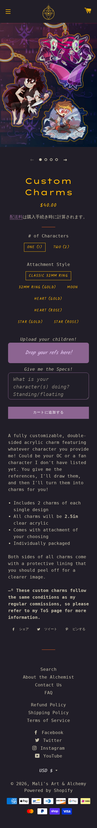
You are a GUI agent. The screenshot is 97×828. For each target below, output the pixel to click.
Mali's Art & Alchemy (59, 783)
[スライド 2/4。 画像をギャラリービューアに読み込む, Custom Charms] (45, 159)
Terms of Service (48, 720)
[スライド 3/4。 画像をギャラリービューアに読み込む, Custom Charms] (51, 159)
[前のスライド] (32, 160)
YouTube (51, 756)
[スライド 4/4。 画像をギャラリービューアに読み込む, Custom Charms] (56, 159)
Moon (72, 287)
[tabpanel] (48, 84)
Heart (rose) (48, 310)
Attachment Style (48, 264)
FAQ (48, 692)
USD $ (46, 770)
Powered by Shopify (48, 790)
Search (48, 669)
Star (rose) (66, 322)
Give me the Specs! (48, 369)
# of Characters (48, 235)
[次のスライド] (65, 160)
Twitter (51, 740)
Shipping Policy (48, 712)
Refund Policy (48, 704)
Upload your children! (48, 339)
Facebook (51, 732)
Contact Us (48, 684)
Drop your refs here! (48, 353)
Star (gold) (30, 322)
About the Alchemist (48, 677)
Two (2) (61, 247)
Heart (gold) (48, 299)
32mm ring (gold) (37, 287)
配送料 (16, 216)
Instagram (51, 748)
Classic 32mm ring (48, 276)
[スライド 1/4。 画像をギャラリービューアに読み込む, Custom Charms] (40, 159)
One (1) (34, 247)
